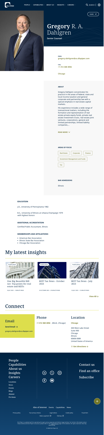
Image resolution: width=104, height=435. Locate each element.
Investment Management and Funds (72, 159)
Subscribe (86, 377)
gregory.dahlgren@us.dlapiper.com (73, 58)
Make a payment (44, 416)
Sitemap (59, 416)
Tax (61, 165)
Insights (60, 5)
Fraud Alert (85, 413)
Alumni (11, 394)
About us (50, 5)
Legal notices (53, 413)
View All (92, 296)
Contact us (87, 364)
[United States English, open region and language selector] (99, 5)
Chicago (61, 73)
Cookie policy (69, 413)
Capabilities (38, 5)
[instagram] (60, 373)
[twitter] (52, 373)
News (11, 385)
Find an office (89, 371)
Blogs (11, 391)
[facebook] (44, 380)
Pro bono (12, 397)
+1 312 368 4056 (65, 67)
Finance (88, 153)
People (27, 5)
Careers (70, 5)
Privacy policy (16, 413)
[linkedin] (44, 373)
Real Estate (64, 153)
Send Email (10, 326)
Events (11, 388)
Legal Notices (54, 423)
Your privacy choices (35, 413)
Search (92, 5)
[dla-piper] (10, 4)
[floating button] (97, 401)
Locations (12, 382)
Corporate (76, 153)
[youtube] (52, 380)
